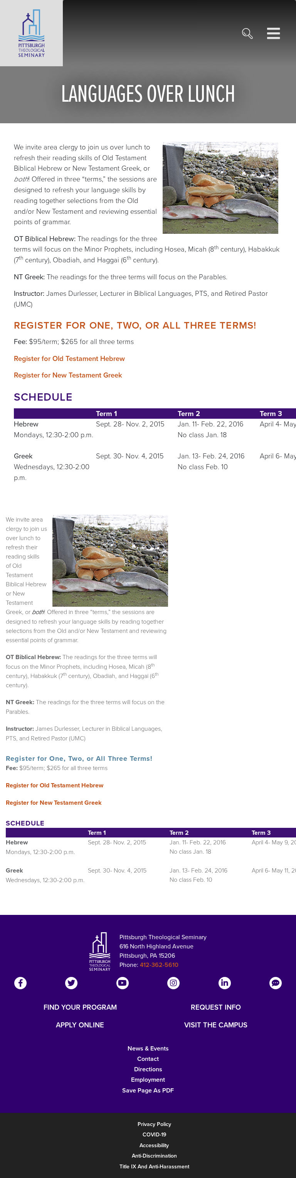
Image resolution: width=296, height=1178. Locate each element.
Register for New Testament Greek (68, 375)
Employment (148, 1079)
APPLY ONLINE (80, 1025)
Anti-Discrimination (154, 1156)
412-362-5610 (159, 964)
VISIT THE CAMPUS (215, 1025)
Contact (148, 1058)
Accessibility (154, 1145)
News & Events (148, 1048)
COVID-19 (154, 1134)
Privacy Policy (154, 1124)
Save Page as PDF (148, 1090)
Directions (148, 1069)
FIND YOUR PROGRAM (80, 1007)
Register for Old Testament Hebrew (69, 358)
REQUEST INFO (216, 1007)
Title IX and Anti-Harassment (154, 1166)
